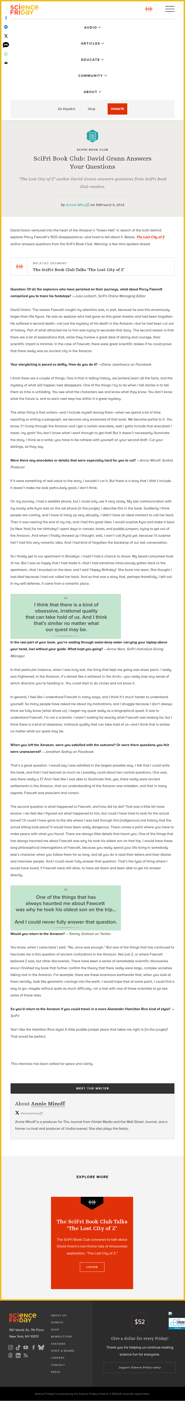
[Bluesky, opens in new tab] (41, 1347)
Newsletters (61, 1336)
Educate (90, 60)
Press (55, 1372)
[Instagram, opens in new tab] (10, 1347)
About (90, 92)
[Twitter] (5, 36)
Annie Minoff (77, 205)
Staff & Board (62, 1350)
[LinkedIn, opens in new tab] (18, 1355)
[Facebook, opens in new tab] (33, 1347)
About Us (58, 1315)
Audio (90, 27)
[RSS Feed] (25, 1355)
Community (90, 76)
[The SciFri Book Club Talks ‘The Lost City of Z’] (92, 1243)
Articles (90, 43)
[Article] (92, 136)
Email (5, 63)
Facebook (5, 18)
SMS (5, 45)
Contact (58, 1365)
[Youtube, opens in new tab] (25, 1347)
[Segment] (92, 1203)
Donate (117, 109)
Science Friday (24, 10)
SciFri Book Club (92, 149)
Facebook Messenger (5, 27)
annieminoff (31, 1113)
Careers (58, 1357)
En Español (66, 109)
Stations (58, 1343)
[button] (148, 9)
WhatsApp (5, 54)
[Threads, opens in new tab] (10, 1355)
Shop (91, 109)
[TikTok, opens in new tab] (18, 1347)
